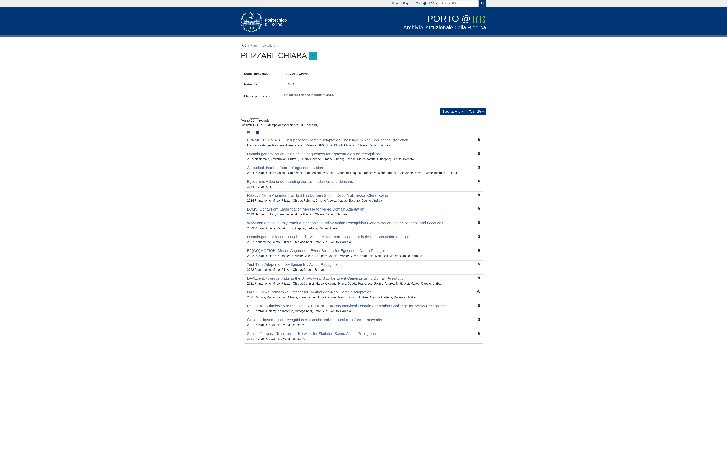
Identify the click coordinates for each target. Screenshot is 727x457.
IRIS (244, 45)
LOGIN (433, 3)
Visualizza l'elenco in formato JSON (309, 95)
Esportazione (451, 111)
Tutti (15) (475, 111)
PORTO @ (444, 22)
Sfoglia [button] (406, 3)
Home (395, 3)
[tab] (248, 132)
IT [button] (417, 3)
